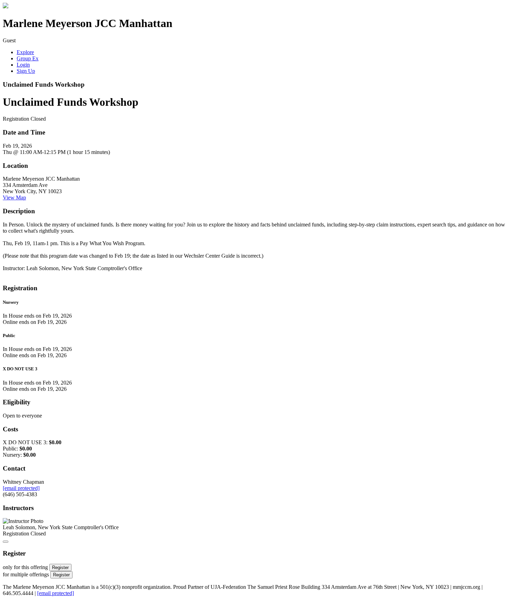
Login (23, 65)
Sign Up (26, 71)
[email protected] (55, 593)
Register (60, 567)
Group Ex (28, 58)
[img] (5, 6)
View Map (14, 197)
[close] (5, 542)
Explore (25, 52)
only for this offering (25, 567)
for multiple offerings (26, 574)
